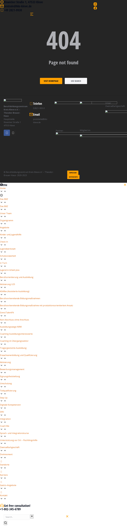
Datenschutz (73, 177)
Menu (3, 185)
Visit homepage (51, 80)
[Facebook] (7, 133)
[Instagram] (13, 133)
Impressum (73, 173)
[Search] (5, 523)
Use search (76, 80)
